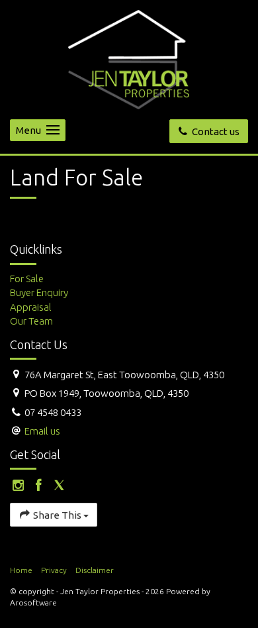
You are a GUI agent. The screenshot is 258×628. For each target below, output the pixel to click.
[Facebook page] (40, 486)
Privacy (54, 570)
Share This (57, 515)
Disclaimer (94, 570)
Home (21, 570)
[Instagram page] (20, 486)
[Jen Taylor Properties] (128, 58)
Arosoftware (33, 602)
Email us (42, 431)
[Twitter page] (58, 486)
